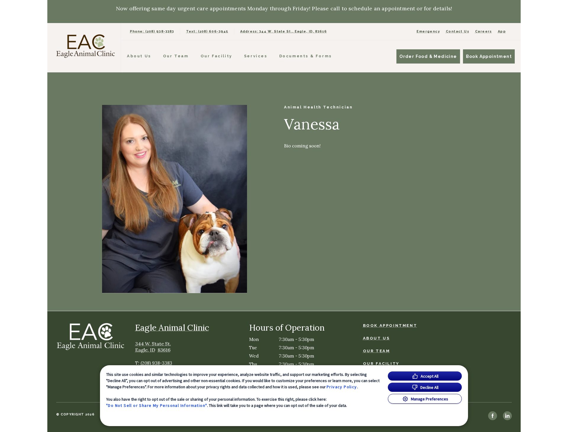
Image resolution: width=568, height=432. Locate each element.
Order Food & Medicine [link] (428, 56)
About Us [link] (139, 56)
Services (255, 56)
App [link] (502, 31)
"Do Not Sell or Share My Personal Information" (156, 405)
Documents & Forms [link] (305, 56)
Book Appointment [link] (489, 56)
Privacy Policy (342, 386)
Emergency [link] (428, 31)
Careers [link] (483, 31)
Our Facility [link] (216, 56)
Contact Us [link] (457, 31)
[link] (85, 46)
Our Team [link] (176, 56)
